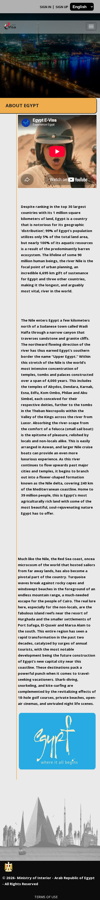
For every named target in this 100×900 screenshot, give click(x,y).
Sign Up (62, 7)
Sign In (46, 7)
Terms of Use (46, 897)
